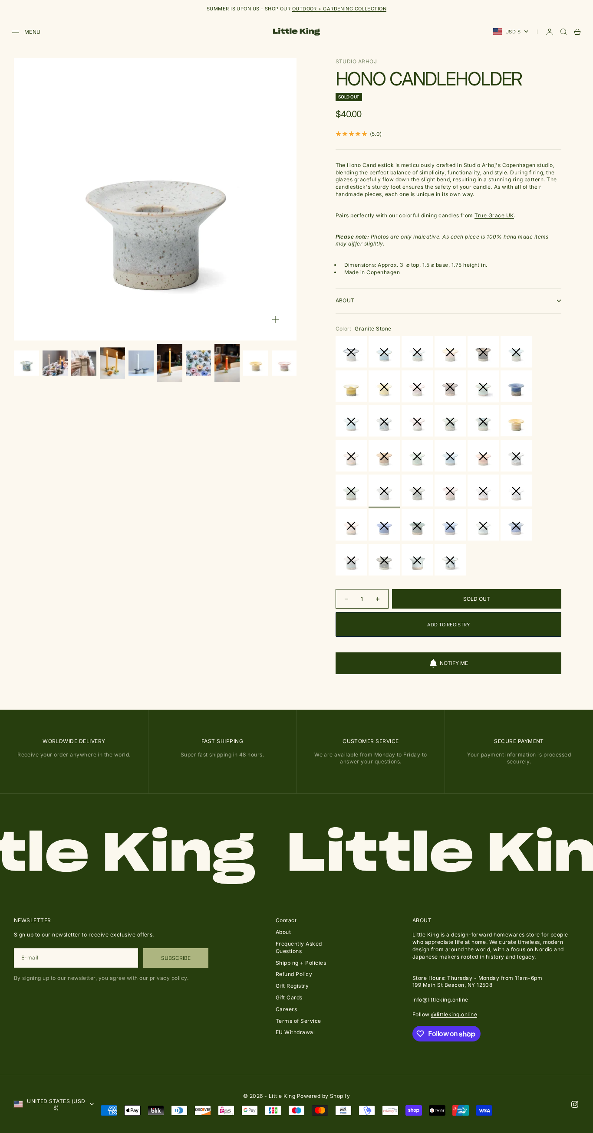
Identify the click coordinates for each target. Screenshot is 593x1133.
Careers (286, 1009)
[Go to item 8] (227, 363)
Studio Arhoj (356, 61)
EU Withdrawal (295, 1032)
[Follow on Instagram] (574, 1104)
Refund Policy (294, 974)
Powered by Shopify (323, 1096)
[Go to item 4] (112, 363)
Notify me (454, 663)
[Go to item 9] (255, 363)
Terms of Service (298, 1021)
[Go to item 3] (83, 363)
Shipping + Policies (301, 962)
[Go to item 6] (169, 363)
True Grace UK (494, 215)
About (283, 932)
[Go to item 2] (55, 363)
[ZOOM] (275, 319)
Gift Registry (292, 985)
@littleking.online (454, 1014)
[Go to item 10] (284, 363)
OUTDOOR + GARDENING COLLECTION (339, 9)
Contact (286, 920)
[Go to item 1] (26, 363)
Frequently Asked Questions (299, 947)
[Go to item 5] (141, 363)
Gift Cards (289, 997)
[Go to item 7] (198, 363)
